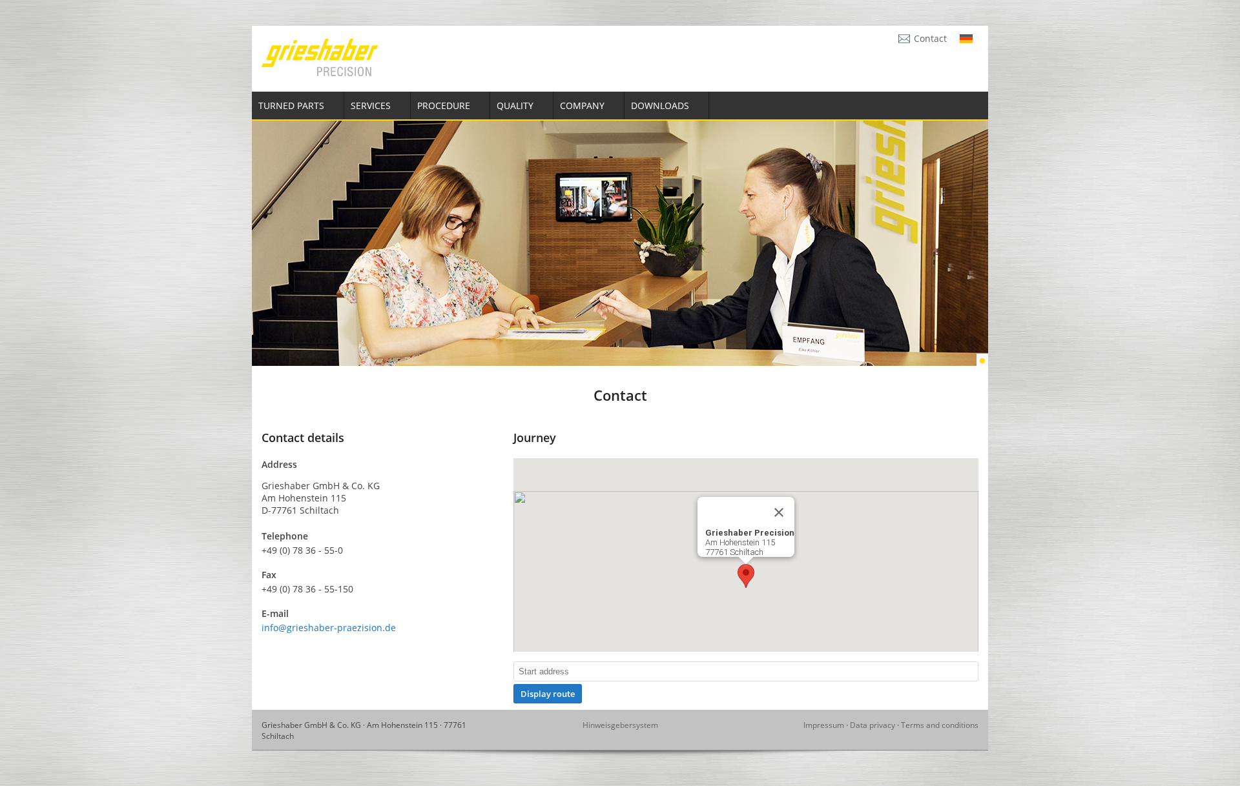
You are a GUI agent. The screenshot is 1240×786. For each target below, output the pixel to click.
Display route (548, 694)
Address (279, 464)
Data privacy (872, 725)
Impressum (823, 725)
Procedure (443, 105)
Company (582, 105)
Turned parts (291, 105)
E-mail (275, 613)
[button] (746, 576)
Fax (269, 575)
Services (371, 105)
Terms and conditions (939, 725)
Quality (515, 105)
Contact (930, 38)
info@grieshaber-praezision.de (329, 627)
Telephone (285, 536)
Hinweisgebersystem (620, 725)
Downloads (660, 105)
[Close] (778, 512)
